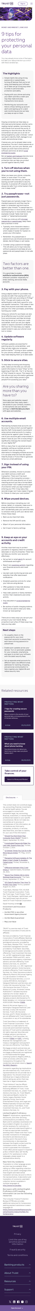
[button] (17, 1264)
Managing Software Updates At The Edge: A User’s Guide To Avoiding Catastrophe (17, 860)
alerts (20, 559)
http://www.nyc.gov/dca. (12, 1186)
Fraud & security (17, 1249)
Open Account (16, 1308)
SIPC (20, 1039)
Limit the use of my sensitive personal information (18, 1241)
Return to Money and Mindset (17, 779)
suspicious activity (18, 565)
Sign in (24, 4)
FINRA (22, 1002)
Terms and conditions (17, 1255)
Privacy (17, 1234)
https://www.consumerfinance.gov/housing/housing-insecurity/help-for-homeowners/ (17, 1212)
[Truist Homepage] (7, 3)
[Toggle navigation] (31, 3)
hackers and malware (14, 156)
